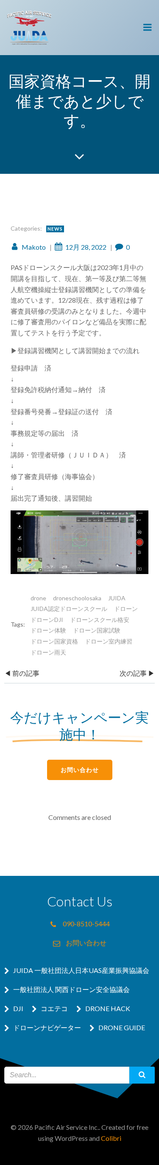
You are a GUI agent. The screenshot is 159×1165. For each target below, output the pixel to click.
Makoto (34, 247)
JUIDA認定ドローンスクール (69, 608)
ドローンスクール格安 (99, 619)
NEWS (55, 228)
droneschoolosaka (77, 598)
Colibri (111, 1138)
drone (38, 598)
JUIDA (117, 598)
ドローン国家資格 (54, 641)
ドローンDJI (47, 619)
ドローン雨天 (48, 652)
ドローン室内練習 (108, 641)
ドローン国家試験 (96, 630)
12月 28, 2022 (85, 247)
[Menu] (147, 27)
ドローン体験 (48, 630)
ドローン (126, 608)
